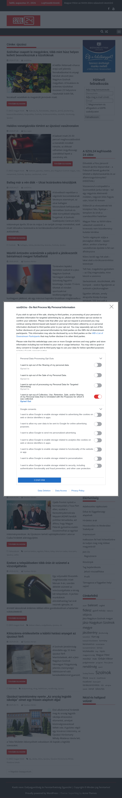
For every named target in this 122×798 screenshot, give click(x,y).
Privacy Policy (77, 490)
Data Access (61, 490)
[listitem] (61, 358)
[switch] (98, 365)
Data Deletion (44, 490)
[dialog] (61, 399)
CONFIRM (39, 480)
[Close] (112, 307)
